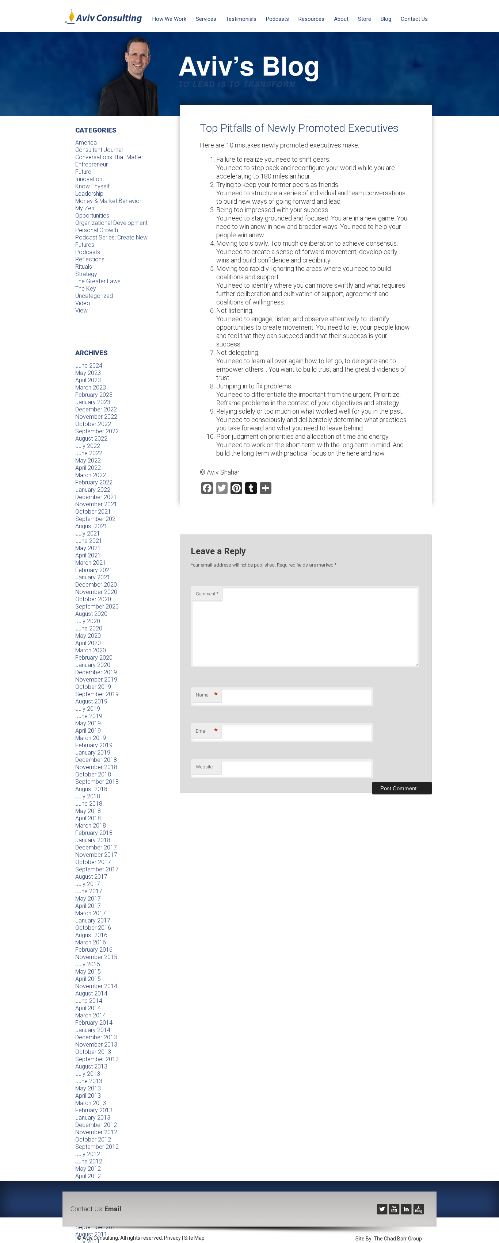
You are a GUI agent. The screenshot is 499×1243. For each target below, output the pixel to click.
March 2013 (90, 1103)
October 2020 (93, 599)
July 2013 (87, 1073)
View (81, 310)
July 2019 (87, 708)
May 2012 (88, 1168)
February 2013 (94, 1110)
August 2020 (91, 613)
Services (206, 19)
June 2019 (88, 716)
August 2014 (91, 993)
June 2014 (88, 1000)
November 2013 (96, 1044)
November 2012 (96, 1132)
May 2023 (88, 372)
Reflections (89, 259)
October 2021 (93, 511)
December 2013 (96, 1037)
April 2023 (88, 380)
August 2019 (91, 701)
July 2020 (87, 621)
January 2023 (92, 402)
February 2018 (94, 832)
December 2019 (96, 672)
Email (207, 731)
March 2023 (90, 387)
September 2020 (97, 606)
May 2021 (88, 548)
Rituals (83, 266)
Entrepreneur (91, 164)
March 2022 (90, 475)
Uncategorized (94, 295)
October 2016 (93, 927)
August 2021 (91, 526)
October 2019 (93, 686)
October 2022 (93, 424)
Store (364, 19)
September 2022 (97, 431)
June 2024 (88, 365)
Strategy (86, 274)
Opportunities (92, 215)
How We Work (169, 19)
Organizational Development (111, 222)
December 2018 (96, 759)
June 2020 (88, 628)
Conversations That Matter (109, 157)
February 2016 (94, 949)
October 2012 (93, 1139)
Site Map (194, 1238)
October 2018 (93, 774)
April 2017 (88, 905)
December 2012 (96, 1124)
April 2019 (88, 730)
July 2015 (87, 964)
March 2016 (90, 942)
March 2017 (90, 913)
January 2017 (92, 920)
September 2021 (97, 518)
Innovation (88, 179)
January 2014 (92, 1030)
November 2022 (96, 416)
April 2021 (88, 555)
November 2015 (96, 957)
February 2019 (94, 745)
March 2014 (90, 1015)
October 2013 (93, 1051)
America (86, 142)
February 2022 (94, 482)
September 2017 (97, 869)
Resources (311, 19)
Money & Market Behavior (108, 200)
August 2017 (91, 876)
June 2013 (88, 1081)
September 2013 (97, 1059)
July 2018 (87, 796)
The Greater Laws (98, 281)
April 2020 (88, 643)
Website (204, 767)
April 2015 (88, 978)
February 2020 (94, 657)
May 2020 (88, 635)
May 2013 (88, 1088)
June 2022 (88, 453)
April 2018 (88, 818)
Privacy (172, 1238)
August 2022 (91, 438)
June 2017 (88, 891)
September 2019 (97, 694)
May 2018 (88, 810)
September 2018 (97, 781)
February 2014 (94, 1022)
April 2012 (88, 1176)
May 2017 (88, 898)
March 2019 (90, 737)
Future (83, 171)
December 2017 (96, 847)
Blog (386, 19)
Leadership (89, 193)
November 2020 (96, 591)
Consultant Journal (99, 149)
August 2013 (91, 1066)
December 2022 (96, 409)
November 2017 (96, 854)
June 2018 (88, 803)
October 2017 (93, 862)
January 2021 (92, 577)
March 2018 (90, 825)
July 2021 (87, 533)
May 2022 (88, 460)
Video (82, 303)
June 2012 (88, 1161)
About (341, 19)
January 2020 (92, 664)
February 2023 (94, 394)
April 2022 (88, 467)
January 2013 (92, 1117)
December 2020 (96, 584)
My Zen (84, 208)
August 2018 (91, 789)
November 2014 (96, 986)
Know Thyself (92, 186)
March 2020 (90, 650)
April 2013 (88, 1095)
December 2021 (96, 497)
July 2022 (87, 445)
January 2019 (92, 752)
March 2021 (90, 562)
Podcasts (277, 19)
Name (207, 694)
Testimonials (241, 19)
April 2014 (88, 1008)
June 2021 (88, 540)
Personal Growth (96, 230)
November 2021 (96, 504)
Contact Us (414, 19)
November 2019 (96, 679)
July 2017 (87, 884)
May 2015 (88, 971)
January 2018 (92, 840)
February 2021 (94, 570)
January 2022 (92, 489)
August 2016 (91, 935)
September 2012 (97, 1146)
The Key (85, 288)
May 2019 (88, 723)
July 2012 (87, 1154)
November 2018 (96, 767)
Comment (207, 593)
